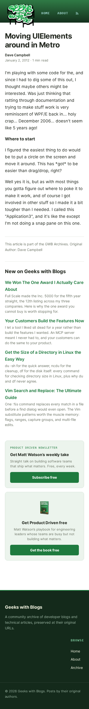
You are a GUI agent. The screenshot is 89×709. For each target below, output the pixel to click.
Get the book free (44, 550)
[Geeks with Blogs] (20, 13)
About (62, 13)
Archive (77, 667)
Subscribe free (44, 477)
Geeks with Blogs (23, 607)
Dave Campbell (17, 55)
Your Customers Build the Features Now (44, 320)
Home (45, 13)
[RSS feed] (77, 13)
